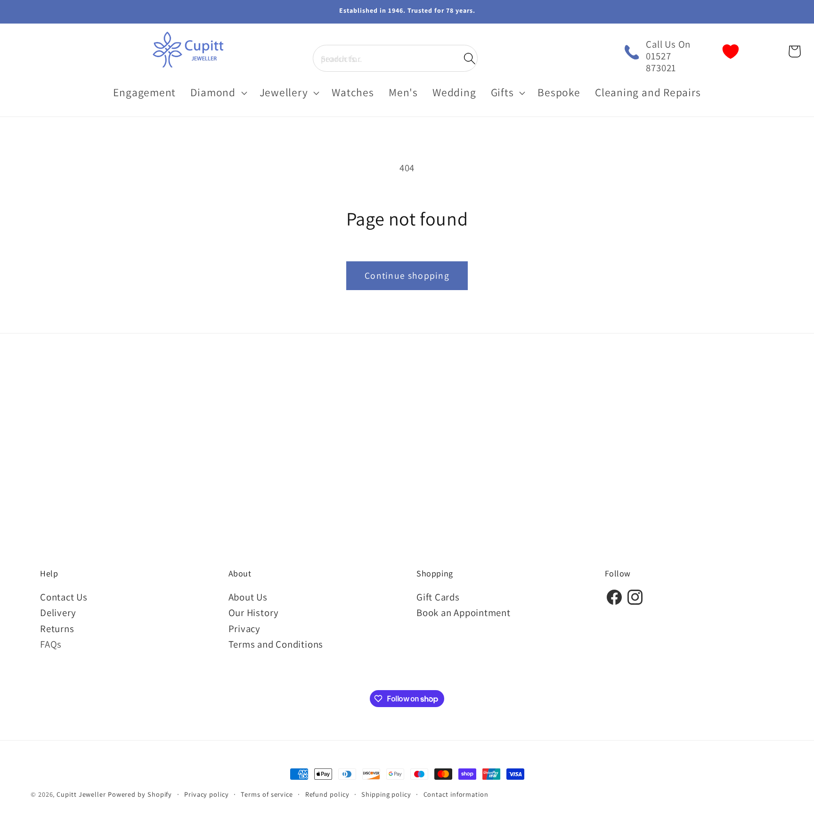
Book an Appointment (463, 612)
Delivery (58, 612)
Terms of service (267, 794)
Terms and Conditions (276, 644)
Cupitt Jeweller (81, 794)
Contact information (455, 794)
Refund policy (327, 794)
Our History (253, 612)
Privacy (244, 628)
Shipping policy (386, 794)
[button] (395, 58)
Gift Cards (438, 597)
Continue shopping (407, 275)
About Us (248, 597)
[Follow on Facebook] (614, 603)
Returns (57, 628)
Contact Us (64, 597)
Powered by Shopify (140, 794)
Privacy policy (206, 794)
